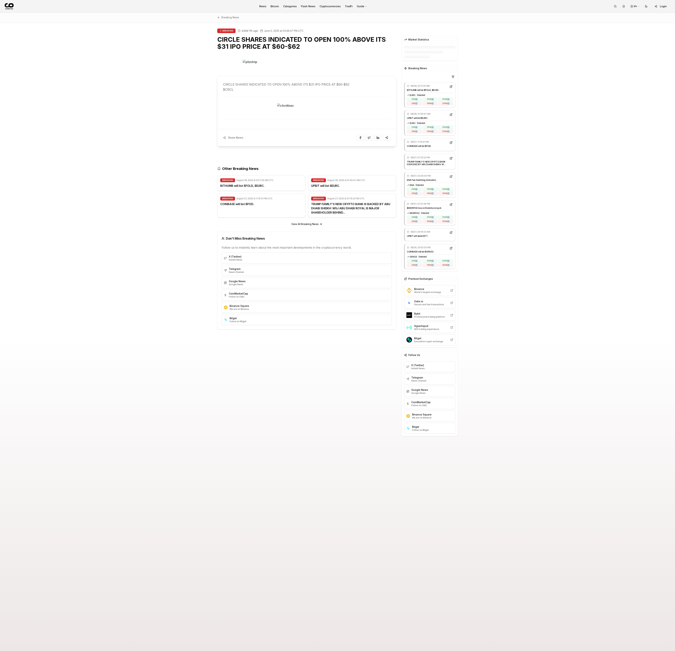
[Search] (615, 6)
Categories (290, 6)
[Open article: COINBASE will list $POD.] (451, 142)
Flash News (308, 6)
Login (663, 6)
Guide (360, 6)
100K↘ (430, 103)
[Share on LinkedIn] (378, 137)
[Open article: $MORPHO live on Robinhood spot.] (451, 204)
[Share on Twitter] (369, 137)
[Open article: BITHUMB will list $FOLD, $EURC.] (451, 86)
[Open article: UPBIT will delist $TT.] (451, 232)
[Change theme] (646, 6)
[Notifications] (624, 6)
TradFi (349, 6)
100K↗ (430, 99)
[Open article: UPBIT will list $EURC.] (451, 114)
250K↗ (445, 99)
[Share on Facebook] (360, 137)
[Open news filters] (453, 76)
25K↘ (414, 103)
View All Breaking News (305, 224)
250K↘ (445, 103)
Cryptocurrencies (330, 6)
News (262, 6)
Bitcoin (275, 6)
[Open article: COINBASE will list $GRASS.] (451, 248)
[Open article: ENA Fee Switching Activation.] (451, 176)
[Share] (386, 137)
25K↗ (414, 99)
